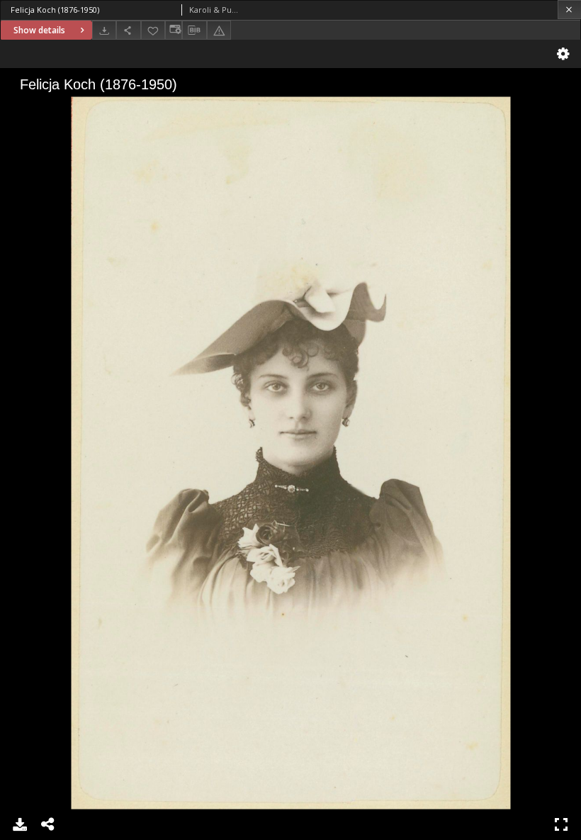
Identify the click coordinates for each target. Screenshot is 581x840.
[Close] (569, 9)
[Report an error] (219, 30)
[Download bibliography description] (194, 30)
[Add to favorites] (153, 30)
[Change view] (173, 30)
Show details (39, 30)
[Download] (104, 30)
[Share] (128, 30)
